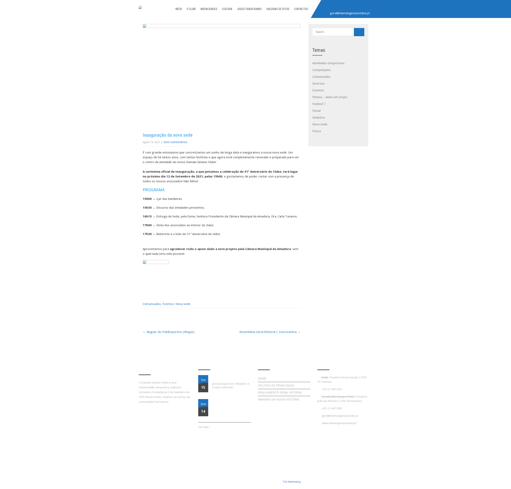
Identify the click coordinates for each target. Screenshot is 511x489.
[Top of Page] (499, 480)
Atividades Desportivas (328, 63)
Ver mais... (204, 427)
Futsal (316, 111)
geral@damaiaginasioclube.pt (350, 13)
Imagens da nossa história (278, 399)
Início (178, 9)
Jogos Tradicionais (249, 9)
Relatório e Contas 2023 (226, 377)
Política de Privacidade (276, 385)
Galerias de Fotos (277, 9)
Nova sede (182, 304)
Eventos (168, 304)
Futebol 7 (318, 104)
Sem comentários (175, 142)
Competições (321, 70)
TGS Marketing (291, 481)
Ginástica (318, 117)
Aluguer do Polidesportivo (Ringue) (168, 332)
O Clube (191, 9)
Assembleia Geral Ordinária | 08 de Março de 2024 (230, 404)
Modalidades (209, 9)
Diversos (318, 83)
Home (262, 378)
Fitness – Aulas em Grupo (329, 97)
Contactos (301, 9)
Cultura (227, 9)
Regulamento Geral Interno (280, 392)
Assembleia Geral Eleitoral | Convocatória (269, 332)
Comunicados (152, 304)
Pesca (316, 131)
